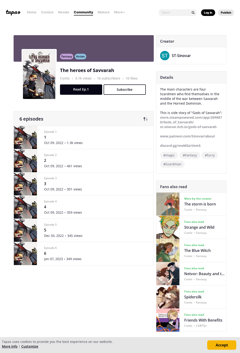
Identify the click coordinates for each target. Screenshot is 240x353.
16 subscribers (109, 78)
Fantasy (66, 56)
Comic (65, 78)
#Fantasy (190, 155)
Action (80, 56)
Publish (226, 12)
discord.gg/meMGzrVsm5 (180, 145)
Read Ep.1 (81, 89)
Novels (63, 12)
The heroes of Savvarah (87, 70)
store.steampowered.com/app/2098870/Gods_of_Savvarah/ (191, 119)
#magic (169, 155)
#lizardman (172, 164)
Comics (47, 12)
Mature (103, 12)
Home (31, 12)
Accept (222, 345)
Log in (208, 12)
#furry (210, 155)
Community (83, 12)
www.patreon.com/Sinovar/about (187, 136)
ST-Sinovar (181, 55)
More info (10, 346)
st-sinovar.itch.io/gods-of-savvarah (188, 127)
